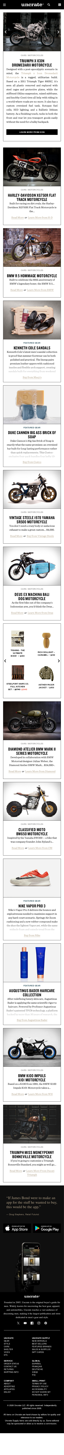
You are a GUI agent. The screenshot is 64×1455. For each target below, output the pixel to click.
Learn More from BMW (40, 289)
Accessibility (39, 1389)
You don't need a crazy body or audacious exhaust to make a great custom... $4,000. (32, 527)
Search (49, 4)
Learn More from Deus (40, 612)
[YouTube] (25, 1323)
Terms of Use (39, 1383)
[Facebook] (32, 1323)
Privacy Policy (40, 1386)
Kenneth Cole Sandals (32, 347)
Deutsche (37, 1369)
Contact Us (10, 1366)
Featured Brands (42, 1346)
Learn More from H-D (40, 217)
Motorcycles (35, 55)
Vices (7, 1352)
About (7, 1383)
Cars (24, 55)
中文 (34, 1374)
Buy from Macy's (32, 377)
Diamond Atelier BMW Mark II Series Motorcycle (32, 751)
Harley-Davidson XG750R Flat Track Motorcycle (32, 197)
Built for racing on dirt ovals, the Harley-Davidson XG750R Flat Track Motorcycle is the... (32, 207)
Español (36, 1363)
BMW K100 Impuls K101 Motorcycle (32, 1077)
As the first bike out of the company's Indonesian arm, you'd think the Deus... (32, 604)
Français (37, 1366)
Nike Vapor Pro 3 (32, 905)
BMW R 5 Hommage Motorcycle (32, 275)
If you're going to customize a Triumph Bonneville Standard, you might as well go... (32, 1162)
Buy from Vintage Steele (40, 535)
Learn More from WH (40, 1094)
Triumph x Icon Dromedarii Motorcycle (32, 63)
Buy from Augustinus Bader (32, 1020)
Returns (9, 1369)
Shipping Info (11, 1372)
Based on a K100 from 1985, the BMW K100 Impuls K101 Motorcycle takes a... (32, 1085)
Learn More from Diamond (40, 771)
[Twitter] (18, 1323)
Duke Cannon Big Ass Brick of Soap (32, 434)
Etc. (6, 1354)
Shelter (8, 1349)
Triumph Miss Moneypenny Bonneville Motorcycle (32, 1154)
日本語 (35, 1372)
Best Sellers (39, 1343)
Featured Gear (32, 342)
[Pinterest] (45, 1323)
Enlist (7, 1392)
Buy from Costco (32, 462)
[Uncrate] (32, 5)
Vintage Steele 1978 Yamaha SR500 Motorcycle (32, 519)
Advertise (9, 1386)
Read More (17, 217)
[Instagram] (38, 1323)
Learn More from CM (40, 847)
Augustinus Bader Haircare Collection (32, 992)
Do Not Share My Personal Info (41, 1393)
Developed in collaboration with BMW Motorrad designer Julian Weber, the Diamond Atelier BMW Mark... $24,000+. (32, 761)
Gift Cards (38, 1352)
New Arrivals (39, 1340)
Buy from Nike (32, 935)
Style (7, 1343)
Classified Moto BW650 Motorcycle (32, 831)
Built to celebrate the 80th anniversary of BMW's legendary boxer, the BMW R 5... (32, 281)
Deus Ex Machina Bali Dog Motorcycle (32, 596)
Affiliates (9, 1389)
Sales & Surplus (41, 1349)
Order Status (11, 1363)
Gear (6, 1340)
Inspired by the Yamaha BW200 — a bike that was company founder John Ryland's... (32, 839)
